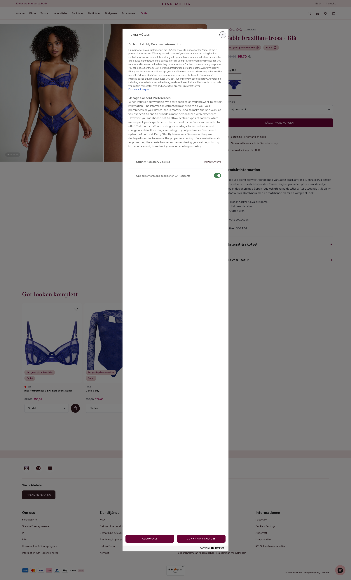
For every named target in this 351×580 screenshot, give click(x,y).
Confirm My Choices (201, 538)
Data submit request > (140, 89)
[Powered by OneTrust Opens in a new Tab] (213, 548)
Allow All (150, 538)
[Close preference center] (223, 35)
